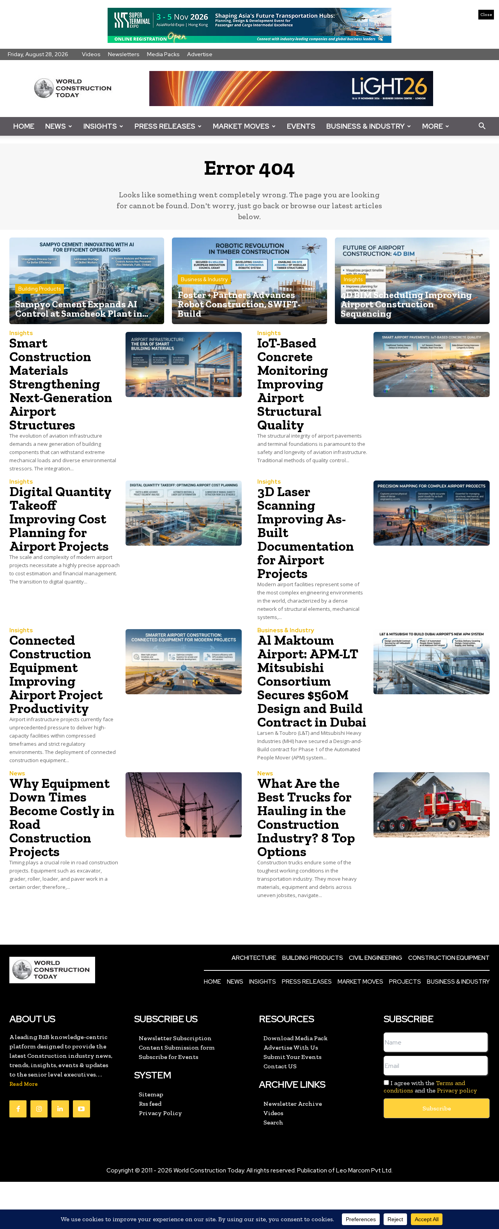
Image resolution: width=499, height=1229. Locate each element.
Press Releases (164, 126)
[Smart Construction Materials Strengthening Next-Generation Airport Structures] (184, 364)
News (55, 126)
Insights (100, 126)
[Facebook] (18, 1108)
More (432, 126)
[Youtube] (81, 1108)
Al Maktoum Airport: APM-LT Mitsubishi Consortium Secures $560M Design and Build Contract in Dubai (311, 681)
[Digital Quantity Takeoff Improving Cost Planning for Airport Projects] (184, 513)
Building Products (39, 289)
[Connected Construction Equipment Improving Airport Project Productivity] (184, 661)
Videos (91, 54)
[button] (481, 126)
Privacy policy (457, 1090)
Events (301, 126)
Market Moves (241, 126)
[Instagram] (39, 1108)
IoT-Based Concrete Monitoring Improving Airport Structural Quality (292, 384)
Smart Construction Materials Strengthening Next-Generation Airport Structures (60, 384)
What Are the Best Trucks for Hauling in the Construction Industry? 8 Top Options (306, 817)
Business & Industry (365, 126)
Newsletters (124, 54)
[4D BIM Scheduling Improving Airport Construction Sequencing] (412, 281)
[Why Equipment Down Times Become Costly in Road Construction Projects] (184, 804)
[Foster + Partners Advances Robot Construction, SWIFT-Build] (249, 281)
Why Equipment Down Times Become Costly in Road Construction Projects (62, 817)
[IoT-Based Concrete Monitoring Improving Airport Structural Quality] (431, 364)
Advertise (199, 54)
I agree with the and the (430, 1086)
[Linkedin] (60, 1108)
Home (23, 126)
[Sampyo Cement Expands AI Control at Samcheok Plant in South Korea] (86, 281)
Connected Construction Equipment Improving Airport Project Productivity (56, 674)
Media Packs (163, 54)
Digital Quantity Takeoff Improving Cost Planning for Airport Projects (60, 518)
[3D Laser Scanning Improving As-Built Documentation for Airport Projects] (431, 513)
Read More (23, 1084)
